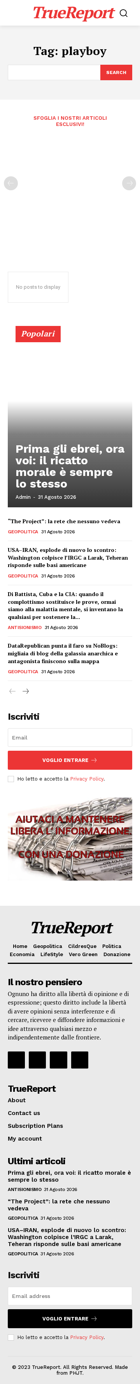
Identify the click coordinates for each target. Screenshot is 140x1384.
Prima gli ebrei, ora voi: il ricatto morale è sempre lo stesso (70, 466)
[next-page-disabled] (129, 183)
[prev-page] (11, 183)
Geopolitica (23, 531)
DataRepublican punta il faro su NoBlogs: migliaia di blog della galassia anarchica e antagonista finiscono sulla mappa (63, 653)
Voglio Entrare (65, 760)
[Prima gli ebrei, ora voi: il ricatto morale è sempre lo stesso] (70, 420)
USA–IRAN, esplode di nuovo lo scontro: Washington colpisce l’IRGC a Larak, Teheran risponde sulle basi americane (68, 557)
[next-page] (25, 691)
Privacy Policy (86, 779)
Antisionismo (24, 627)
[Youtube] (79, 1060)
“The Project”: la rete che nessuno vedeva (64, 521)
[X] (58, 1060)
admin (23, 497)
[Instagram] (37, 1060)
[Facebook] (16, 1060)
